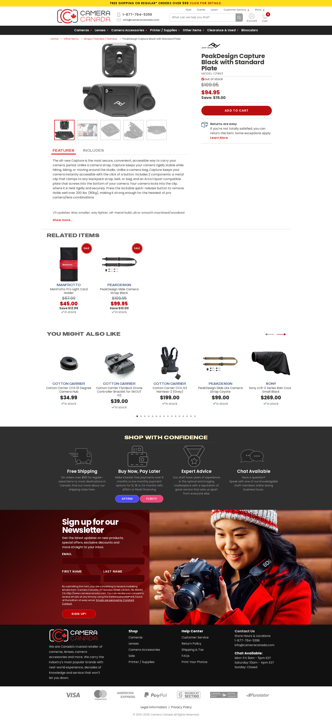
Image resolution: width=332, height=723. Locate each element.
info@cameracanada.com (141, 20)
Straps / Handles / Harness (100, 39)
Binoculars (249, 30)
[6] (156, 416)
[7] (160, 416)
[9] (168, 416)
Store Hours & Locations (253, 636)
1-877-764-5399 (137, 14)
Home (54, 39)
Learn (214, 9)
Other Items (192, 30)
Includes (93, 150)
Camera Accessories (127, 30)
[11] (175, 416)
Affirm (127, 499)
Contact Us (245, 631)
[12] (179, 416)
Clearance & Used (221, 30)
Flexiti (151, 499)
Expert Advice (196, 471)
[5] (152, 416)
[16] (195, 416)
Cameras (81, 30)
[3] (145, 416)
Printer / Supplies (163, 30)
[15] (191, 416)
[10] (172, 416)
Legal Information (153, 707)
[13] (183, 416)
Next (281, 334)
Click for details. (206, 3)
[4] (148, 416)
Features (64, 150)
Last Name (112, 571)
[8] (164, 416)
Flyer (189, 9)
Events (201, 9)
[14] (187, 416)
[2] (141, 416)
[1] (137, 416)
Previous (270, 334)
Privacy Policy (181, 707)
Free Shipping (82, 471)
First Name (72, 571)
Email (67, 554)
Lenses (100, 30)
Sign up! (78, 614)
